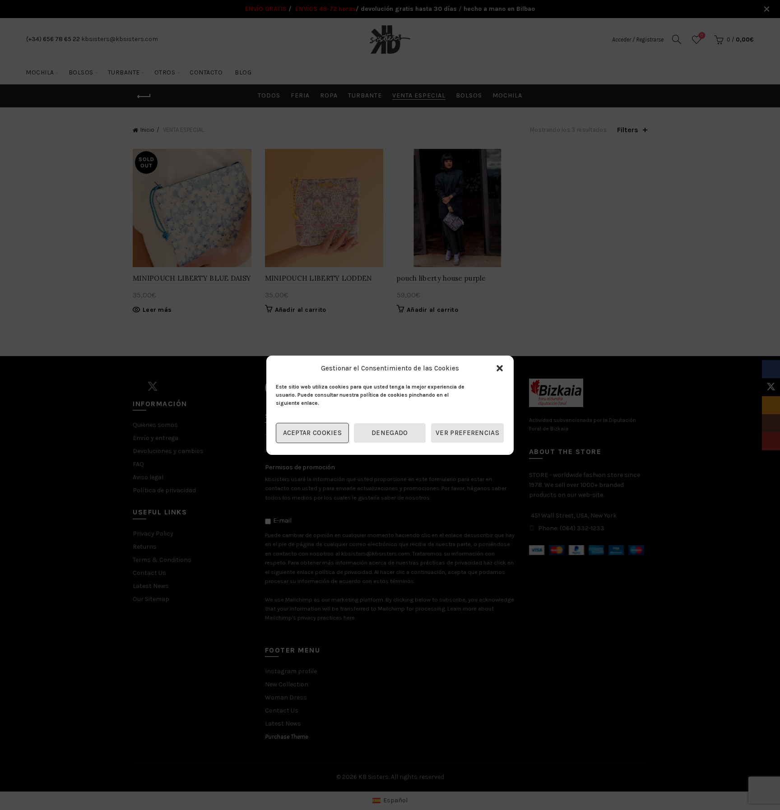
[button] (499, 368)
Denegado (389, 433)
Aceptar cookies (312, 433)
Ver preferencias (467, 433)
